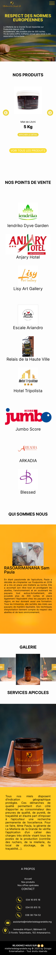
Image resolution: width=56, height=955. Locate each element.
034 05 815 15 (33, 907)
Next (52, 113)
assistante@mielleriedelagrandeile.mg (32, 921)
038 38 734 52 (33, 915)
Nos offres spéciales (28, 885)
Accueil (28, 878)
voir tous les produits (28, 150)
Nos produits (28, 882)
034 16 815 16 (33, 899)
